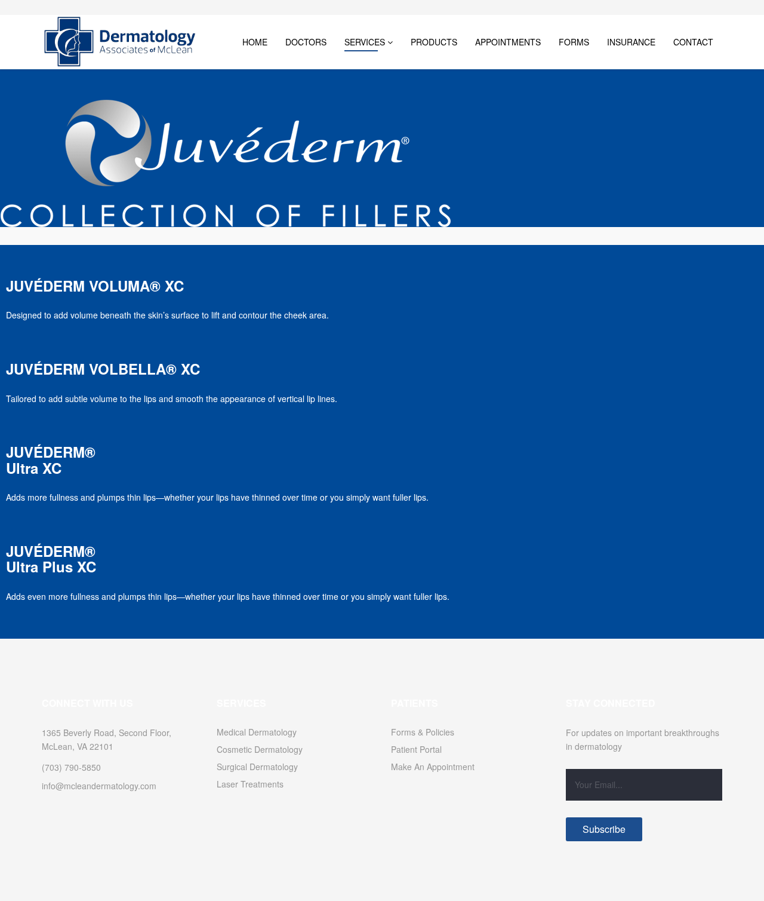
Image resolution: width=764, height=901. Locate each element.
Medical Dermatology (257, 732)
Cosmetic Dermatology (260, 749)
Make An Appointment (433, 767)
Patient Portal (416, 749)
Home (254, 42)
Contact (693, 42)
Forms (574, 42)
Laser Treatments (250, 784)
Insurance (631, 42)
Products (434, 42)
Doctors (305, 42)
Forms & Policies (422, 732)
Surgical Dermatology (257, 767)
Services (364, 42)
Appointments (508, 42)
